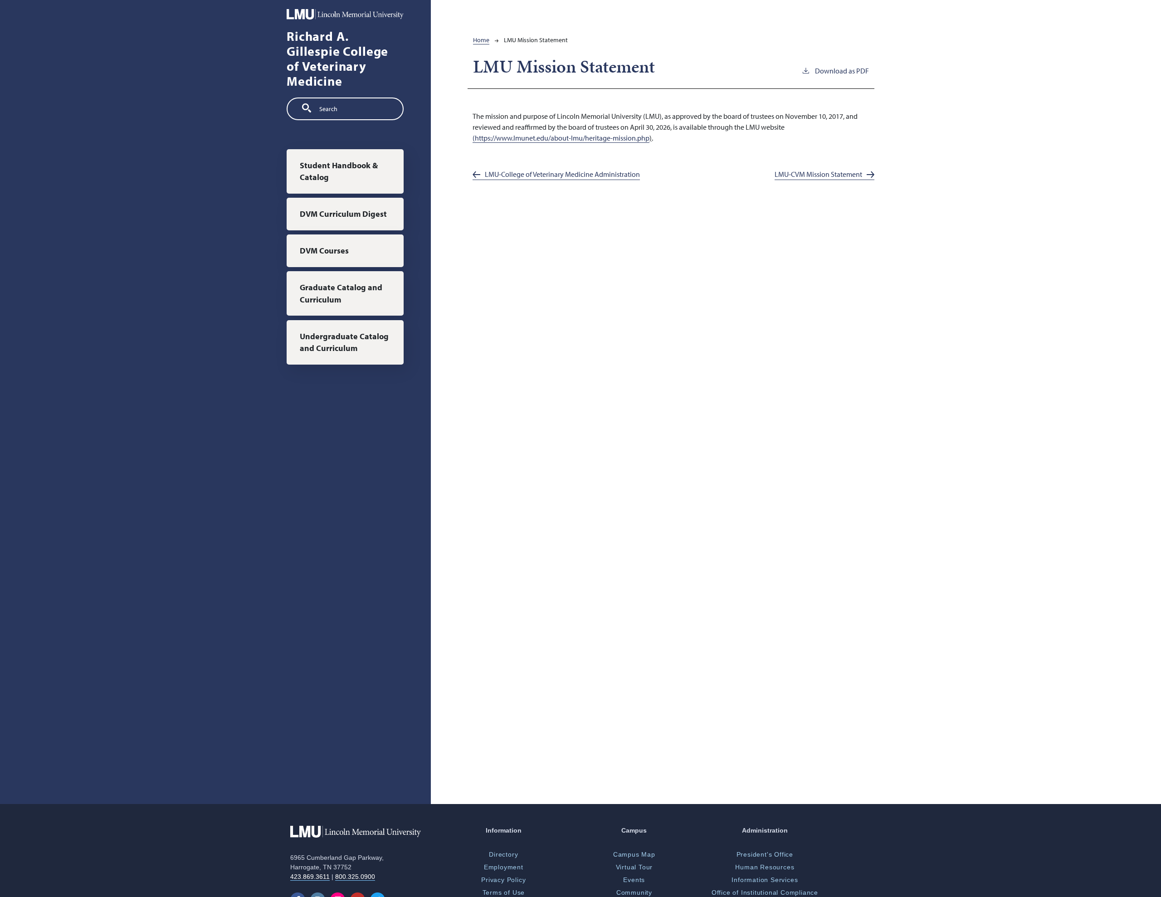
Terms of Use (504, 892)
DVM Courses (324, 250)
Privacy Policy (503, 879)
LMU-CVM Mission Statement (818, 174)
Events (634, 879)
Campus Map (634, 854)
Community (634, 892)
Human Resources (764, 867)
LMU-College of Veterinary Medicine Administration (562, 174)
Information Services (765, 879)
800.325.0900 (355, 876)
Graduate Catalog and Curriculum (341, 293)
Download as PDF (842, 70)
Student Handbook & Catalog (339, 171)
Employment (503, 867)
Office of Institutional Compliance (765, 892)
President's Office (765, 854)
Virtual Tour (634, 867)
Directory (503, 854)
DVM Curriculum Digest (343, 214)
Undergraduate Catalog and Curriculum (344, 342)
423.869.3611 (310, 876)
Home (481, 40)
